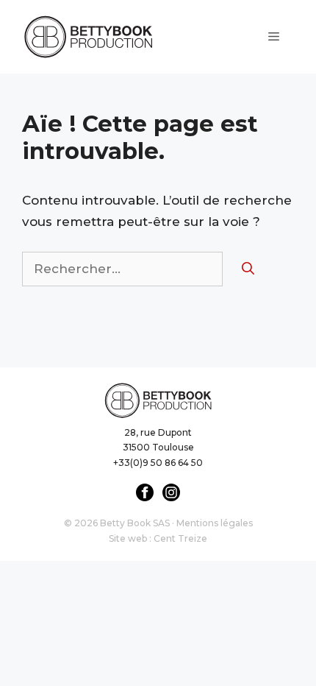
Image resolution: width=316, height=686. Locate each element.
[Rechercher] (248, 269)
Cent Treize (180, 538)
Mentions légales (214, 522)
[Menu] (274, 37)
